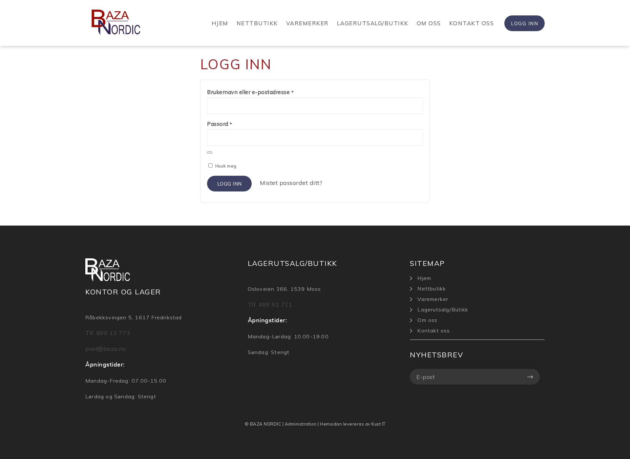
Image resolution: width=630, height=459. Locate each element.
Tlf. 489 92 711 (270, 304)
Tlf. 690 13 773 (107, 333)
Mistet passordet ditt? (291, 183)
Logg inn (229, 184)
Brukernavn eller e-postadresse (250, 92)
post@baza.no (105, 348)
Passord (219, 123)
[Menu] (542, 41)
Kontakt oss (471, 23)
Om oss (429, 23)
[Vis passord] (209, 152)
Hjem (220, 23)
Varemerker (307, 23)
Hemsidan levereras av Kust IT (353, 424)
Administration (301, 424)
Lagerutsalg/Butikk (373, 23)
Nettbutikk (257, 23)
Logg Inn (524, 23)
